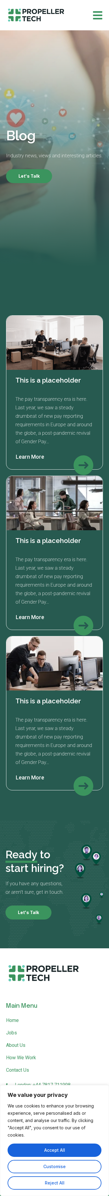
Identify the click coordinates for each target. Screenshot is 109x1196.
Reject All (54, 1182)
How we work (21, 1057)
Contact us (17, 1070)
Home (12, 1020)
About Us (15, 1045)
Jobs (11, 1033)
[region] (54, 1140)
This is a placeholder (48, 380)
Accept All (54, 1150)
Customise (54, 1166)
